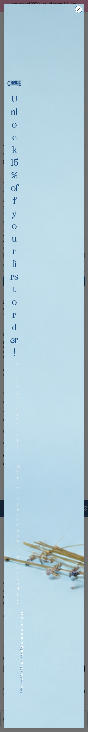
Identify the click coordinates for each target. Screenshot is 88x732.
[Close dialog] (78, 9)
